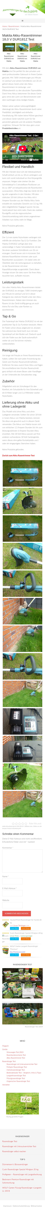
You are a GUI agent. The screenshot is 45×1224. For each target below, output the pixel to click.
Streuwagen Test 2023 (15, 1052)
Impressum (7, 1206)
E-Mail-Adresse (9, 888)
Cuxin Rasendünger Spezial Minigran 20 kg (20, 1170)
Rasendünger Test (9, 1061)
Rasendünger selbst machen (14, 1152)
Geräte (4, 1049)
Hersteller (6, 1085)
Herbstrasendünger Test (16, 1070)
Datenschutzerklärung (21, 1206)
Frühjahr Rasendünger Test (17, 1067)
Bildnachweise (36, 1206)
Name (5, 877)
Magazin (5, 1046)
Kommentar (7, 848)
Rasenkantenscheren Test (16, 1055)
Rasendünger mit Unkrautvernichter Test (22, 1064)
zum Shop (26, 928)
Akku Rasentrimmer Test (16, 1058)
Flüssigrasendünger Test (16, 1078)
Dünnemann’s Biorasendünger (15, 1165)
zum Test (14, 928)
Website (5, 900)
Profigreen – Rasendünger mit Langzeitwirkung (22, 1175)
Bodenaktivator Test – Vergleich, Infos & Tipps (24, 1073)
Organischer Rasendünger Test (18, 1081)
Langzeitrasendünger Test (16, 1075)
